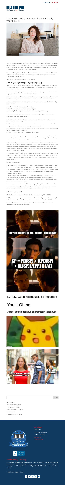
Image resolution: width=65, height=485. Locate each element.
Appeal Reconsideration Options (15, 409)
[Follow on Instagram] (29, 476)
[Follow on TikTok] (32, 476)
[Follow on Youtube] (39, 476)
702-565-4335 (54, 2)
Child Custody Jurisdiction (13, 407)
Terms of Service (38, 439)
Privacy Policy (37, 437)
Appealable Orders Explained (14, 414)
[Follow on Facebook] (26, 476)
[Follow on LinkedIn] (35, 476)
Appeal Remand (10, 412)
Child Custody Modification (13, 404)
